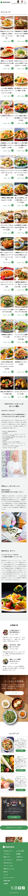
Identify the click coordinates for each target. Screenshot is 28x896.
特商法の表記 (7, 880)
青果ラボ (6, 871)
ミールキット (7, 854)
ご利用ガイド (19, 857)
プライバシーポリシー (9, 877)
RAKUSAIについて (8, 851)
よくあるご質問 (20, 851)
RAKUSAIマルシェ (8, 863)
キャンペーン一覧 (8, 866)
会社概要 (18, 854)
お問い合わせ (19, 860)
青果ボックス (7, 857)
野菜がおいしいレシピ (9, 869)
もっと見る (14, 693)
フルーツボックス (8, 860)
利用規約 (6, 883)
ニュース (6, 874)
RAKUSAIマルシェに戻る (14, 827)
